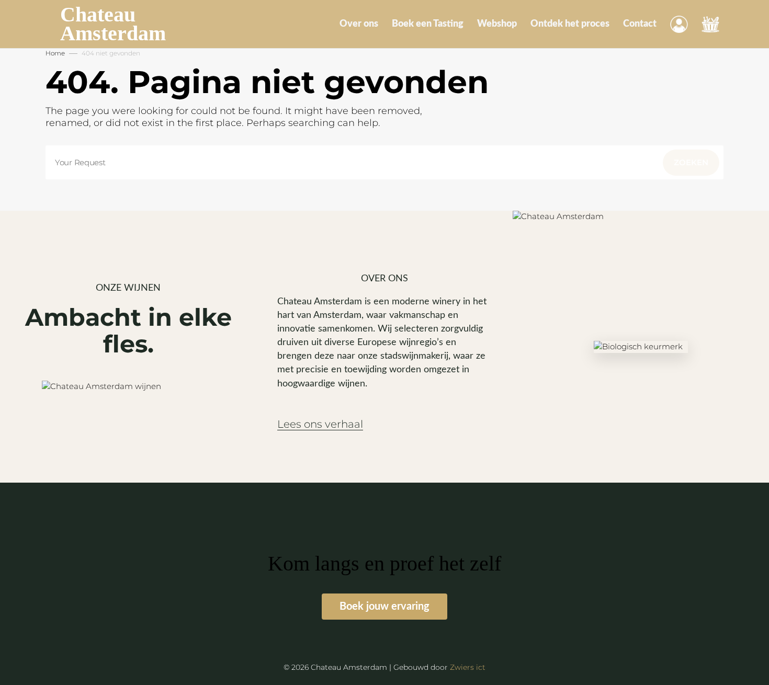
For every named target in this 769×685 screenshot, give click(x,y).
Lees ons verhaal (320, 424)
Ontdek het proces (569, 24)
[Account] (679, 24)
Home (55, 53)
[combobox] (384, 162)
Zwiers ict (467, 667)
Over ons (359, 24)
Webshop (497, 24)
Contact (640, 24)
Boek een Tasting (427, 24)
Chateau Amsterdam (113, 24)
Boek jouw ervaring (384, 606)
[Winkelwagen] (710, 24)
